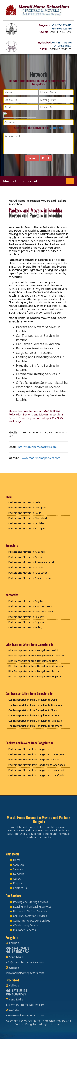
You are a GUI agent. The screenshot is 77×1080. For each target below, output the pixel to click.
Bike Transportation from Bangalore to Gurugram (36, 655)
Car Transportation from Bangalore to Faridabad (35, 720)
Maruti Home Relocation (22, 181)
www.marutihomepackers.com (41, 458)
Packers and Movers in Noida (24, 512)
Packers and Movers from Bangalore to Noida (33, 759)
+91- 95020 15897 (61, 46)
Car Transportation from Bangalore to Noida (33, 710)
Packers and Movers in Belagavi (26, 616)
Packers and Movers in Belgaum (26, 622)
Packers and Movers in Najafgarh (27, 528)
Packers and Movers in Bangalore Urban (31, 611)
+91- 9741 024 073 (61, 25)
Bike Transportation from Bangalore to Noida (33, 660)
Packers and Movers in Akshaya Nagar (29, 578)
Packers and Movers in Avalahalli (26, 551)
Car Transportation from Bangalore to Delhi (32, 699)
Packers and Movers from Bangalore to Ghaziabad (36, 764)
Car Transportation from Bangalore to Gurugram (35, 705)
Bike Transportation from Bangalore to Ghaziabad (36, 666)
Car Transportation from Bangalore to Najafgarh (35, 726)
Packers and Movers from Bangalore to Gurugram (36, 754)
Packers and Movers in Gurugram (27, 507)
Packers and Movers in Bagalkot (26, 601)
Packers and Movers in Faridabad (27, 523)
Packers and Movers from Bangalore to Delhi (33, 749)
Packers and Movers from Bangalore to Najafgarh (36, 775)
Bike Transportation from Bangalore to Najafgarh (35, 676)
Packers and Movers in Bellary (25, 627)
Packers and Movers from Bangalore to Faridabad (36, 770)
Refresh (57, 127)
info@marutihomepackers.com (37, 447)
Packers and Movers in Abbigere (26, 557)
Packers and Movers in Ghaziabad (27, 518)
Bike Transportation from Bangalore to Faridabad (35, 671)
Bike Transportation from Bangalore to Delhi (33, 650)
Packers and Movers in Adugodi (26, 567)
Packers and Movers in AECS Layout (28, 572)
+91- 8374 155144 (61, 42)
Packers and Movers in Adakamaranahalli (31, 562)
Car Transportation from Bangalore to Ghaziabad (35, 715)
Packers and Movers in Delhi (24, 502)
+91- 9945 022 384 (61, 28)
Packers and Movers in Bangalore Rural (30, 606)
